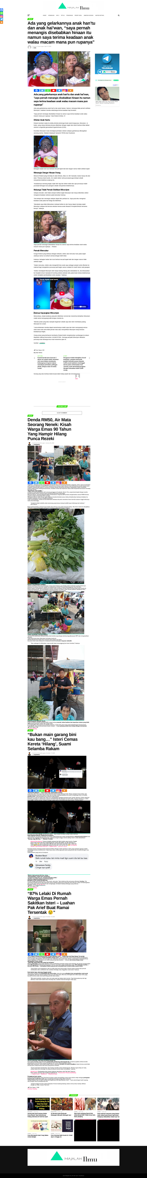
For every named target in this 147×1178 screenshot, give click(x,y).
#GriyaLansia (61, 1072)
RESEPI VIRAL (78, 15)
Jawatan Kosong (88, 15)
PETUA (63, 15)
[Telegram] (59, 90)
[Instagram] (65, 90)
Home (44, 15)
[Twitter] (42, 90)
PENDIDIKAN (69, 15)
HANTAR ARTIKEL (99, 15)
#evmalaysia (73, 845)
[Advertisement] (62, 393)
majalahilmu (37, 444)
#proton (45, 846)
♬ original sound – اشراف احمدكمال (57, 846)
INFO (57, 15)
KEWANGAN (51, 15)
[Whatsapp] (48, 90)
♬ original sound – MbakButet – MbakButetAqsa (44, 1074)
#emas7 (33, 846)
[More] (70, 90)
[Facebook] (36, 90)
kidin (35, 47)
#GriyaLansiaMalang (70, 1072)
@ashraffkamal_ (41, 885)
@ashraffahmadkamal (36, 841)
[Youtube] (53, 90)
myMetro (42, 343)
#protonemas (39, 846)
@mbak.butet (34, 1071)
